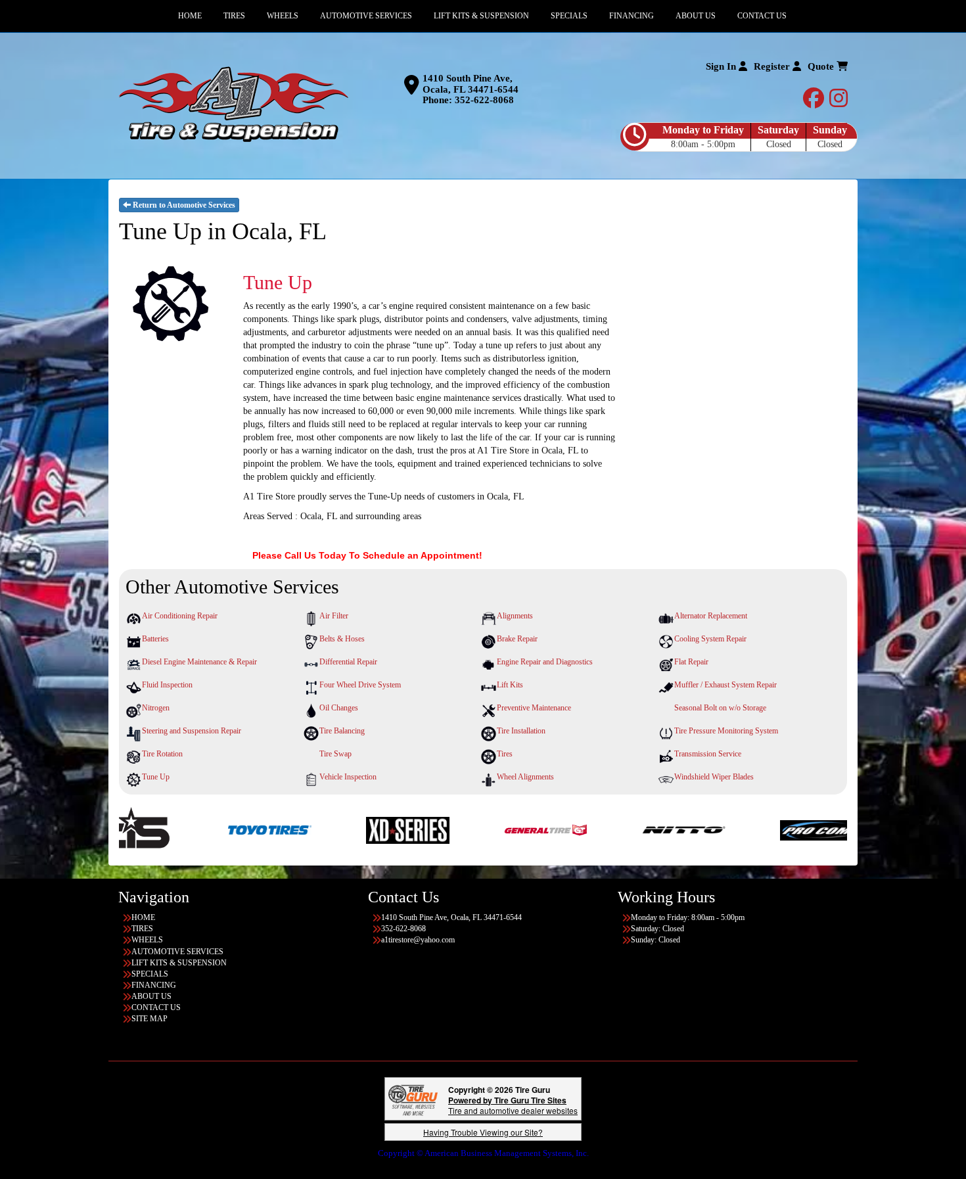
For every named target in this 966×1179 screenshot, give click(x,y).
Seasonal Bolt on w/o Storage (720, 707)
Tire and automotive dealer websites (513, 1105)
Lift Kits (510, 684)
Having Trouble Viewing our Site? (483, 1132)
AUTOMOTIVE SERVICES (177, 951)
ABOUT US (151, 996)
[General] (453, 829)
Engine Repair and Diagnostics (545, 661)
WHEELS (147, 939)
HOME (143, 917)
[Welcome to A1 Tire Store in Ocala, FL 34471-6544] (233, 105)
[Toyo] (177, 829)
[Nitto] (591, 829)
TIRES (142, 928)
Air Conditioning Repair (180, 615)
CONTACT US (156, 1007)
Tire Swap (335, 753)
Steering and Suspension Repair (191, 730)
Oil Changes (338, 707)
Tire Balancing (342, 730)
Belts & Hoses (342, 638)
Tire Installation (521, 730)
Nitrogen (156, 707)
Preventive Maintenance (534, 707)
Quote (822, 66)
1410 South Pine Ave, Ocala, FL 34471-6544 (470, 84)
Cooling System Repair (710, 638)
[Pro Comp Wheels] (729, 829)
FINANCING (153, 985)
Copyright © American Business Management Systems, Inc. (483, 1153)
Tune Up (156, 776)
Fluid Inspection (167, 684)
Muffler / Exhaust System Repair (725, 684)
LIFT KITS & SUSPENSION (179, 962)
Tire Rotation (162, 753)
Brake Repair (517, 638)
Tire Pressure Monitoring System (726, 730)
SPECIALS (149, 974)
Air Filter (333, 615)
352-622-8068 (484, 100)
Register (773, 66)
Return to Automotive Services (183, 205)
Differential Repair (348, 661)
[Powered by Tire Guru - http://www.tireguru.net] (413, 1098)
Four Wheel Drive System (360, 684)
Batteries (155, 638)
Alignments (515, 615)
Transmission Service (707, 753)
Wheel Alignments (525, 776)
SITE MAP (149, 1018)
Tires (505, 753)
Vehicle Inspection (348, 776)
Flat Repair (691, 661)
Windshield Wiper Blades (714, 776)
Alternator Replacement (710, 615)
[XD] (315, 829)
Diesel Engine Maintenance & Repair (199, 661)
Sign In (722, 66)
